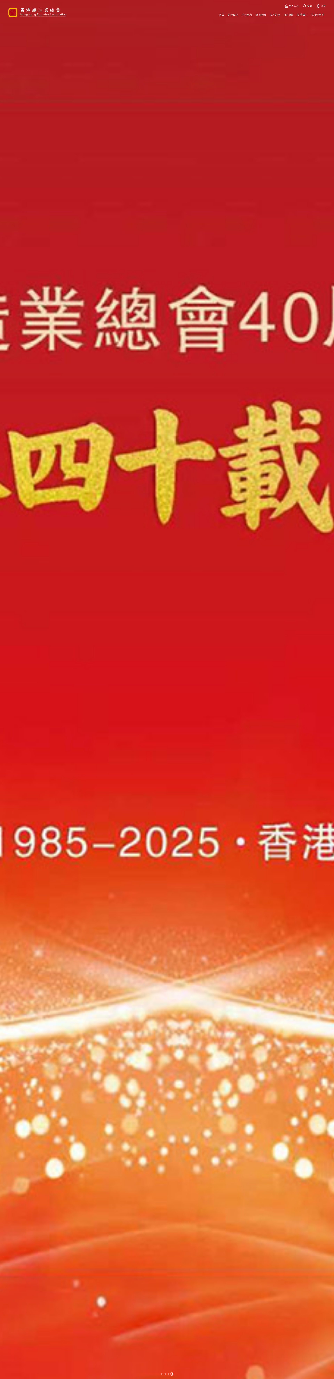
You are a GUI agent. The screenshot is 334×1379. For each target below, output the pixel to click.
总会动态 (247, 14)
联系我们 (302, 14)
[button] (161, 1374)
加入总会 (274, 14)
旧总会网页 (317, 14)
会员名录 (261, 14)
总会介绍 (233, 14)
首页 (221, 14)
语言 (323, 6)
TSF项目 (288, 14)
